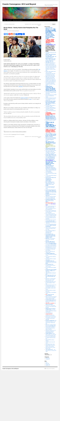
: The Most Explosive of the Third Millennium (50, 239)
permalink (22, 134)
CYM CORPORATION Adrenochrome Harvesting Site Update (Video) (51, 173)
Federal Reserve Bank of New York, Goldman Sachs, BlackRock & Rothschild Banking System (51, 331)
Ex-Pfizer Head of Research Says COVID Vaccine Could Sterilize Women (50, 187)
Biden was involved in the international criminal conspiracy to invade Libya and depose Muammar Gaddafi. (51, 297)
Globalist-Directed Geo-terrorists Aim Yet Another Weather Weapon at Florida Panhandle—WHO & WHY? (51, 285)
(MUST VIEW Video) (51, 270)
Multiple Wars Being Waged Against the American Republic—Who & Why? (51, 282)
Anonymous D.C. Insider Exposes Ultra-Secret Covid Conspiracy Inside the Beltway (51, 306)
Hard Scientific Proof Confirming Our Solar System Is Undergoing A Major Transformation (51, 92)
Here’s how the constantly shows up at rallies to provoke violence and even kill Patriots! (51, 211)
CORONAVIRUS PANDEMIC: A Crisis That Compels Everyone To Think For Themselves (50, 328)
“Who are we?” (9, 20)
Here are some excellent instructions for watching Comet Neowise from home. (51, 337)
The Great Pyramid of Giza (49, 233)
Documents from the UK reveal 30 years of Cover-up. (50, 265)
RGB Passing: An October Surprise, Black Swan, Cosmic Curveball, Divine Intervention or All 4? (51, 279)
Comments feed (48, 364)
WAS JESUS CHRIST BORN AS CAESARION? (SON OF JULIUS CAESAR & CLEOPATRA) (51, 108)
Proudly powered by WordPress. (50, 368)
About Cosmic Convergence (17, 20)
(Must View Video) (51, 301)
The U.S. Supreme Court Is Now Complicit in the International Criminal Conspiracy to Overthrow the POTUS (51, 214)
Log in (46, 362)
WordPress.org (48, 365)
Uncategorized (13, 134)
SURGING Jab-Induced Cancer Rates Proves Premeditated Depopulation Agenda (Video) (51, 98)
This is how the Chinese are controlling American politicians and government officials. (51, 217)
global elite (21, 86)
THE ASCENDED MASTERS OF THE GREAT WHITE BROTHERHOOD (50, 231)
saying (30, 99)
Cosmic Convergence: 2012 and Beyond (19, 4)
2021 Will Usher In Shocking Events (51, 189)
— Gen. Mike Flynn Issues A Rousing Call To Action (51, 350)
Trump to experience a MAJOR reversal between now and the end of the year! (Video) (51, 228)
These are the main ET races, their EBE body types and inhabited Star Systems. (51, 95)
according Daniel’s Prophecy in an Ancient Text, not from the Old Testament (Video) (51, 334)
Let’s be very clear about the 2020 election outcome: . (51, 225)
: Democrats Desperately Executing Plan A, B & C (51, 254)
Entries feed (47, 363)
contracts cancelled (24, 97)
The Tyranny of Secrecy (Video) (9, 24)
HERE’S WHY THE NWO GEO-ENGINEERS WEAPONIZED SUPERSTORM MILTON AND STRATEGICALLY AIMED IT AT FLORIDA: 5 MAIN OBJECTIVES (51, 78)
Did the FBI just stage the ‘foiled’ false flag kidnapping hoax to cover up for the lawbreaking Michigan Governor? (51, 247)
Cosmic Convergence (15, 30)
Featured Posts (48, 357)
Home (5, 20)
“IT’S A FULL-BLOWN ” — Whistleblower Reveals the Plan (50, 314)
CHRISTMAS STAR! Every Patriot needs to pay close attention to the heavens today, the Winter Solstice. (51, 197)
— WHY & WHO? (50, 131)
